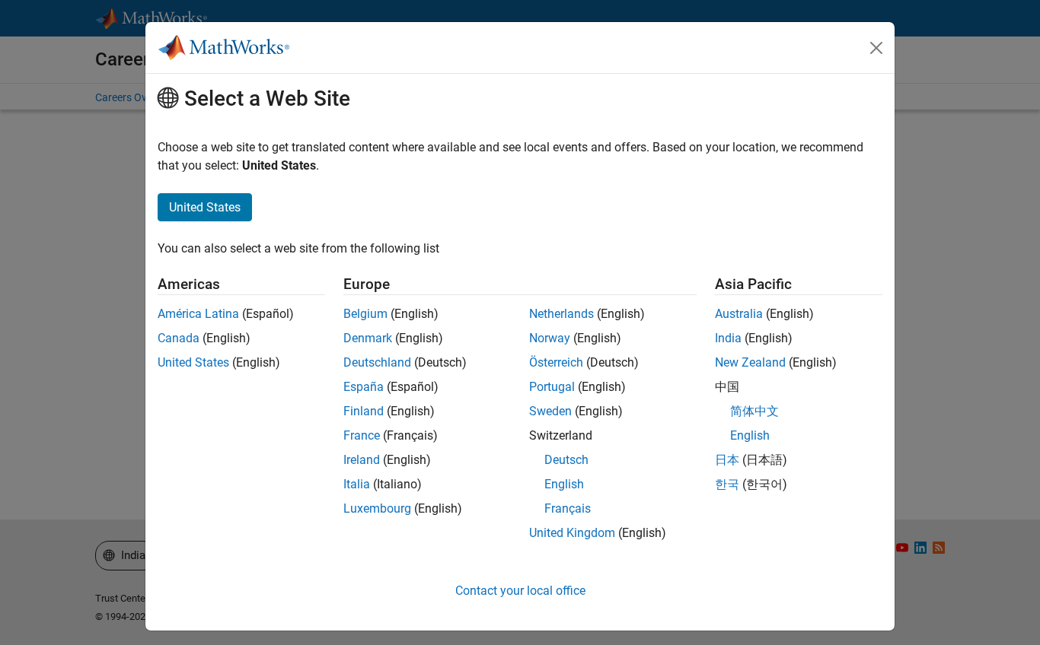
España (363, 387)
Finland (363, 411)
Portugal (552, 387)
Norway (549, 338)
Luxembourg (377, 508)
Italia (356, 484)
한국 (727, 484)
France (361, 435)
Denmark (367, 338)
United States (193, 362)
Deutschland (377, 362)
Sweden (550, 411)
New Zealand (750, 362)
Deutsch (566, 460)
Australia (739, 314)
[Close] (876, 48)
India (728, 338)
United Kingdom (572, 533)
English (564, 484)
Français (567, 508)
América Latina (198, 314)
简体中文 (754, 411)
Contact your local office (520, 590)
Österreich (556, 362)
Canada (178, 338)
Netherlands (561, 314)
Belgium (365, 314)
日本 (727, 460)
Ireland (361, 460)
